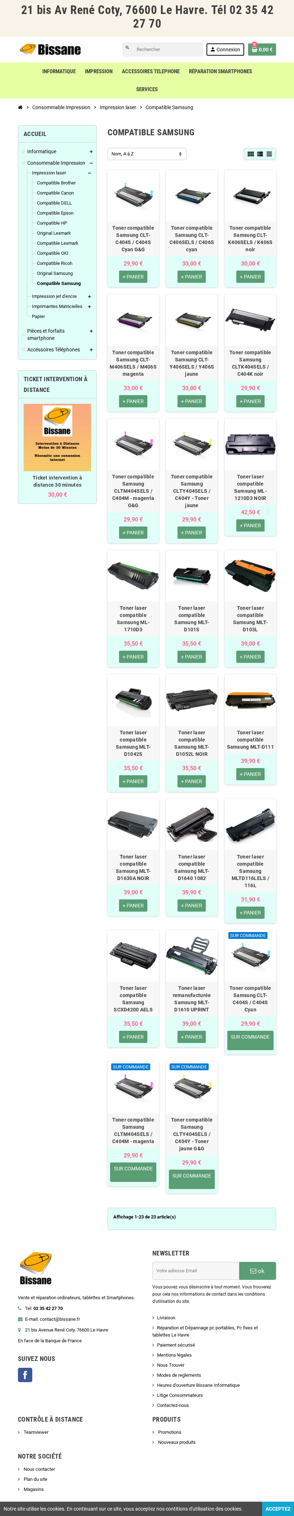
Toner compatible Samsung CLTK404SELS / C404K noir (250, 363)
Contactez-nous (173, 1405)
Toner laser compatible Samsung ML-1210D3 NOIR (250, 487)
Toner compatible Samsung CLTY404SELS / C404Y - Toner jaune (192, 491)
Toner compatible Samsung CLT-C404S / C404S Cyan (250, 998)
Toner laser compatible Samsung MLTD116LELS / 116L (251, 871)
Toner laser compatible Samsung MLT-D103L (250, 618)
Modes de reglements (179, 1375)
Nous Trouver (170, 1365)
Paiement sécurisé (176, 1345)
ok (260, 1270)
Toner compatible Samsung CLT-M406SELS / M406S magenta (133, 363)
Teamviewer (35, 1432)
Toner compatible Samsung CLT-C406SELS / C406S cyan (192, 238)
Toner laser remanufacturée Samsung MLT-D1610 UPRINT (192, 998)
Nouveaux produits (176, 1442)
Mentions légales (174, 1355)
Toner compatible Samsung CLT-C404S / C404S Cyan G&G (133, 238)
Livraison (166, 1317)
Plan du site (35, 1479)
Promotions (169, 1432)
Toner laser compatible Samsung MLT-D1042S (133, 743)
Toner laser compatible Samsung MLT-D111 (250, 740)
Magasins (33, 1489)
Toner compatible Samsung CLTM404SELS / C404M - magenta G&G (133, 491)
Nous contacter (39, 1469)
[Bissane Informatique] (50, 49)
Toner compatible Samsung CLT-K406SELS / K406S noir (250, 238)
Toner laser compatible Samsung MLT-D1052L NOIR (191, 743)
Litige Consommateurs (180, 1395)
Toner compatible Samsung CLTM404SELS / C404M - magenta (133, 1130)
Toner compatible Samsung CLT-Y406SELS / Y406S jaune (192, 363)
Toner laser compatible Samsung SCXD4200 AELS (133, 998)
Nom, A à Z (123, 153)
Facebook (25, 1375)
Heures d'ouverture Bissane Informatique (198, 1385)
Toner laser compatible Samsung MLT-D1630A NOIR (133, 867)
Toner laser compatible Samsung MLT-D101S (191, 618)
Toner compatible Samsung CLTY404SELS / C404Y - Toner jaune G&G (192, 1134)
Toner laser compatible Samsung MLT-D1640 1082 (191, 867)
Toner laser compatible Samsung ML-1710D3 (133, 618)
